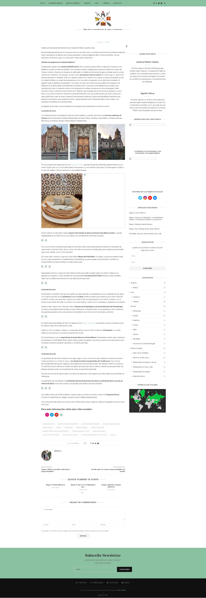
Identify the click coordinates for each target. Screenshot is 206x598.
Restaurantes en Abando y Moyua (149, 362)
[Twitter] (52, 415)
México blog (69, 427)
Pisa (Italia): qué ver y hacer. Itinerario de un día (145, 233)
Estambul (149, 320)
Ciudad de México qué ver (111, 424)
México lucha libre (97, 427)
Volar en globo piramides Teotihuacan (94, 435)
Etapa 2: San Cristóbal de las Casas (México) (144, 229)
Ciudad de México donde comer (68, 424)
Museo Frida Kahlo (99, 431)
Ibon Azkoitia (121, 590)
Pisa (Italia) (149, 339)
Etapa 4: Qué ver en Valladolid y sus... (83, 486)
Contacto (117, 3)
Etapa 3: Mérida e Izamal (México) (111, 486)
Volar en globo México (70, 435)
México (107, 42)
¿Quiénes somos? (55, 3)
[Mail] (61, 415)
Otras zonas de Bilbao (149, 353)
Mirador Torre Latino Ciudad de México (55, 431)
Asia (96, 3)
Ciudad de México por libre (90, 424)
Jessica (57, 451)
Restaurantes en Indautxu (149, 372)
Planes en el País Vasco (149, 358)
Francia (149, 325)
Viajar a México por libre (51, 435)
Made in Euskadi (73, 3)
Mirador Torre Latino (89, 323)
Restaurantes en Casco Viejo (149, 367)
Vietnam (149, 301)
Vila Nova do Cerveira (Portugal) (149, 343)
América (106, 3)
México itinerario (82, 427)
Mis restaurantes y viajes (80, 431)
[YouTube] (56, 415)
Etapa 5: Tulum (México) (55, 485)
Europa (87, 3)
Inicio (42, 3)
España (149, 316)
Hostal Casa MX (48, 427)
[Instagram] (47, 415)
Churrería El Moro (77, 165)
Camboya (149, 297)
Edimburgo (149, 311)
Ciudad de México (48, 424)
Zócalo (113, 435)
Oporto (149, 334)
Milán (149, 329)
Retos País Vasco (149, 376)
